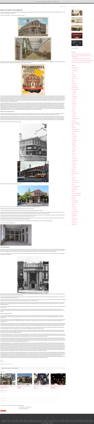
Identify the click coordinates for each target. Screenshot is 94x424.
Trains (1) (73, 217)
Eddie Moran (67, 420)
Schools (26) (73, 204)
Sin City (59, 421)
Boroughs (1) (73, 83)
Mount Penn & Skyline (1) (75, 173)
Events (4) (73, 107)
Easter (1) (73, 147)
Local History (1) (74, 171)
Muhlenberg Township (89, 420)
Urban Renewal (91, 421)
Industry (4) (73, 153)
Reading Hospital (26, 421)
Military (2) (74, 142)
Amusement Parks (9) (75, 67)
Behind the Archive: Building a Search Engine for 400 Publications (81, 62)
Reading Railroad (45, 421)
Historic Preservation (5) (75, 131)
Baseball (17, 420)
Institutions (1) (74, 140)
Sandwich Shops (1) (75, 202)
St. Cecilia (72, 421)
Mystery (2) (73, 178)
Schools (57, 421)
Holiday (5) (74, 114)
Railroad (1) (74, 156)
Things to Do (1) (74, 213)
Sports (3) (73, 206)
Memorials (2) (74, 167)
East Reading (63, 420)
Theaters (78, 421)
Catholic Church (26, 420)
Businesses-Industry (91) (75, 89)
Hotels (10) (73, 151)
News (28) (73, 184)
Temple (75, 421)
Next (64, 6)
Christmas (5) (74, 145)
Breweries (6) (74, 92)
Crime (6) (73, 109)
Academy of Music (4, 420)
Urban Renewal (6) (74, 222)
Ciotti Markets (46, 420)
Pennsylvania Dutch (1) (75, 118)
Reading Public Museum (39, 421)
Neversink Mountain (3, 421)
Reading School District (52, 421)
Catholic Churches (31, 420)
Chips (38, 420)
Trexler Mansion (86, 421)
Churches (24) (74, 134)
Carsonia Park (21, 420)
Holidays (75, 420)
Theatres (81, 421)
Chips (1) (73, 94)
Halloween (71, 420)
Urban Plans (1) (74, 220)
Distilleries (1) (74, 98)
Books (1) (73, 81)
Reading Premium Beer (32, 421)
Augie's (14, 420)
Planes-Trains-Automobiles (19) (76, 193)
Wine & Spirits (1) (74, 224)
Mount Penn (83, 420)
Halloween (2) (74, 149)
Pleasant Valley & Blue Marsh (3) (76, 195)
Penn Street (21, 421)
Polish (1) (73, 120)
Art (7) (73, 72)
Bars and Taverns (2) (75, 78)
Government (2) (74, 136)
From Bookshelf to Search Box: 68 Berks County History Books (80, 58)
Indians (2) (74, 138)
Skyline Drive (63, 421)
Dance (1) (73, 74)
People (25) (73, 191)
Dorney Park (58, 420)
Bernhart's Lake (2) (75, 160)
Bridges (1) (73, 162)
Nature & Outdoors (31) (75, 182)
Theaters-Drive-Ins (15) (75, 211)
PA (10, 421)
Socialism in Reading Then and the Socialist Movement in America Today (82, 60)
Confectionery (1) (74, 96)
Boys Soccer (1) (75, 209)
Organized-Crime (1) (75, 189)
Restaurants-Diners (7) (75, 200)
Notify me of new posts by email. (23, 408)
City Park (50, 420)
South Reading (68, 421)
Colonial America (54, 420)
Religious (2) (74, 76)
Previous (62, 6)
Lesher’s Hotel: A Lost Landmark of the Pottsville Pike (7, 386)
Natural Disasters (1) (75, 180)
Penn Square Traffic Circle (15, 421)
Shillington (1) (74, 85)
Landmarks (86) (74, 158)
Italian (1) (73, 116)
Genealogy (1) (74, 127)
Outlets (8, 421)
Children (36, 420)
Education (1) (74, 105)
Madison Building (79, 420)
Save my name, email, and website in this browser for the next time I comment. (12, 405)
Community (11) (74, 103)
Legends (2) (73, 169)
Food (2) (73, 125)
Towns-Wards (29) (74, 215)
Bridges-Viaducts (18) (75, 87)
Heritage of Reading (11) (75, 129)
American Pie (9, 420)
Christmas (41, 420)
